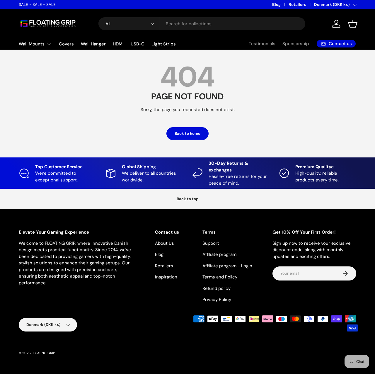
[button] (352, 23)
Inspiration (166, 277)
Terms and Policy (219, 277)
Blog (276, 4)
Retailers (297, 4)
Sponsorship (295, 44)
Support (210, 243)
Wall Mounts (32, 44)
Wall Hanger (93, 44)
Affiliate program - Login (227, 266)
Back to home (187, 133)
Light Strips (163, 44)
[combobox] (202, 23)
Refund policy (216, 288)
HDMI (118, 44)
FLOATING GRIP (43, 353)
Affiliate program (219, 254)
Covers (66, 44)
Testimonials (262, 44)
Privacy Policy (216, 299)
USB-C (137, 44)
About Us (164, 243)
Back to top (188, 198)
